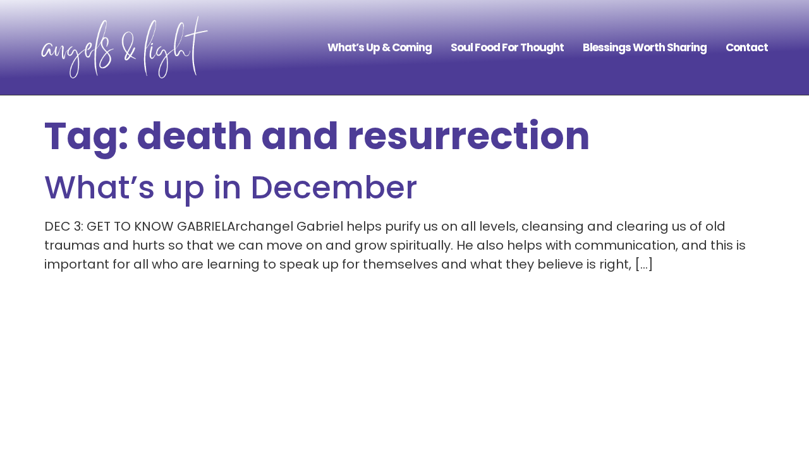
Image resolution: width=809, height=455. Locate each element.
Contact (747, 47)
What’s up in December (231, 187)
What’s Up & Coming (379, 47)
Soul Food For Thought (507, 47)
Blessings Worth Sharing (645, 47)
